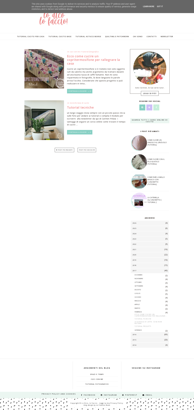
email (149, 395)
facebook (90, 395)
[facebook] (156, 107)
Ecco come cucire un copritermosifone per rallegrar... (151, 315)
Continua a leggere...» (79, 91)
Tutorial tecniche (80, 107)
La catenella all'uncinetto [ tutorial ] (155, 199)
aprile (137, 304)
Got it (160, 6)
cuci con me (75, 52)
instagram (110, 395)
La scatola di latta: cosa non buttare (148, 322)
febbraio (138, 312)
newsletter (167, 36)
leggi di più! (150, 93)
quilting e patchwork (117, 36)
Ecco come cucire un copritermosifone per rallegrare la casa (93, 60)
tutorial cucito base (60, 36)
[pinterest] (149, 107)
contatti (152, 36)
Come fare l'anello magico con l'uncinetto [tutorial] (156, 180)
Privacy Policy (116, 403)
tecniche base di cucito (79, 103)
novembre (139, 278)
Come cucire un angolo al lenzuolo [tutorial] (157, 142)
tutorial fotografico (90, 52)
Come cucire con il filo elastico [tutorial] (156, 161)
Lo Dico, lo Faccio (90, 403)
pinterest (131, 395)
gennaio (138, 330)
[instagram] (142, 107)
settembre (139, 286)
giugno (138, 297)
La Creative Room (103, 405)
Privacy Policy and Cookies (59, 394)
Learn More (148, 6)
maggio (138, 301)
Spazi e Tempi (97, 374)
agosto (138, 290)
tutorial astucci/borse (88, 36)
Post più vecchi (86, 150)
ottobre (138, 282)
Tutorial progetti (143, 326)
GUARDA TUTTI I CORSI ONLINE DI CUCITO (150, 121)
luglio (137, 293)
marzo (137, 308)
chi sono (138, 36)
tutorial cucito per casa (30, 36)
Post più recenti (65, 150)
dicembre (139, 275)
